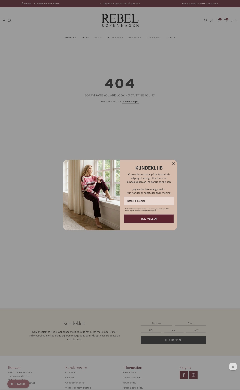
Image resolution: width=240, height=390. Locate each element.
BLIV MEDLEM (149, 218)
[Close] (173, 163)
